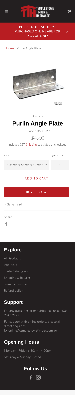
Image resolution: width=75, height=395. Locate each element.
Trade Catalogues (16, 271)
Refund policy (13, 290)
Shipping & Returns (17, 277)
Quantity (57, 155)
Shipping (31, 144)
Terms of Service (15, 284)
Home (10, 48)
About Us (10, 264)
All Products (12, 258)
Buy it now (36, 192)
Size (6, 155)
